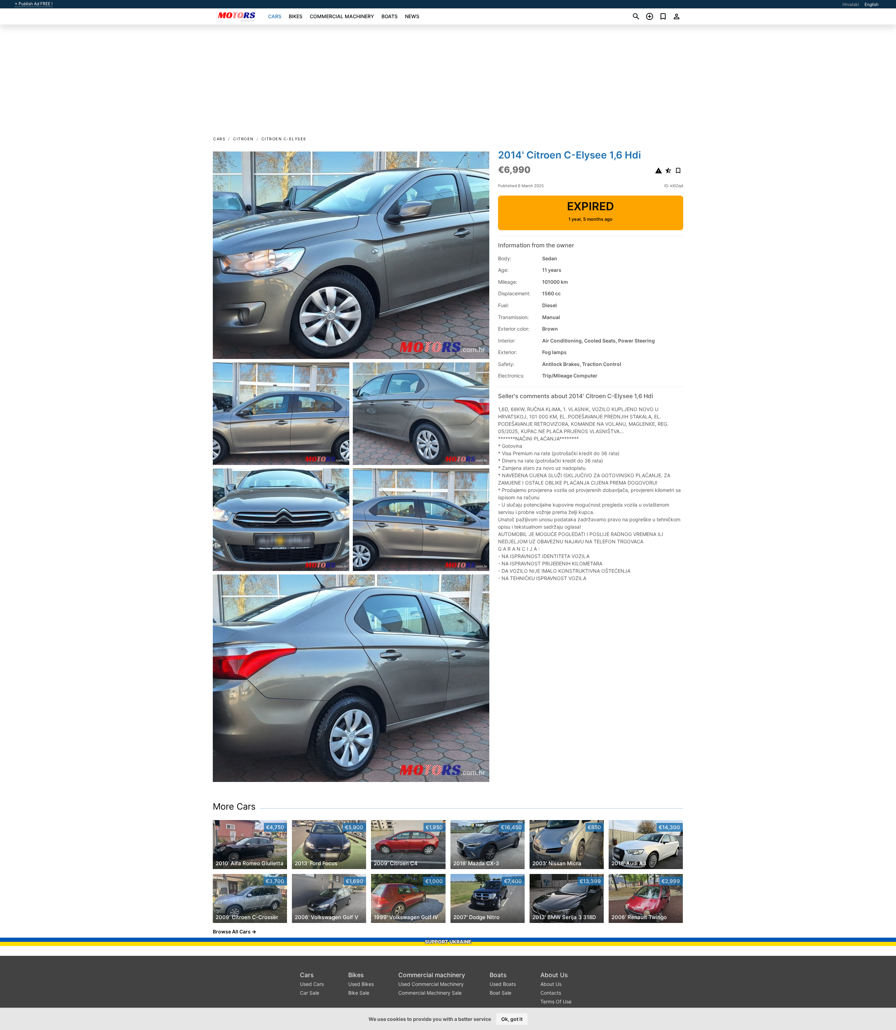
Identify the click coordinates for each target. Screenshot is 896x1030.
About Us (554, 975)
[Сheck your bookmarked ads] (663, 16)
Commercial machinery (342, 16)
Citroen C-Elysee (284, 138)
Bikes (295, 16)
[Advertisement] (448, 83)
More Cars (234, 806)
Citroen (243, 138)
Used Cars (312, 984)
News (412, 16)
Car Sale (309, 993)
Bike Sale (358, 993)
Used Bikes (361, 984)
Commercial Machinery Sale (430, 993)
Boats (390, 16)
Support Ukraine (448, 942)
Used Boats (503, 984)
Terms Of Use (556, 1001)
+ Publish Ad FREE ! (33, 3)
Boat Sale (500, 993)
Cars (274, 16)
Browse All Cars (232, 931)
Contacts (550, 993)
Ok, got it (512, 1019)
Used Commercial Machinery (431, 984)
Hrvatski (850, 4)
